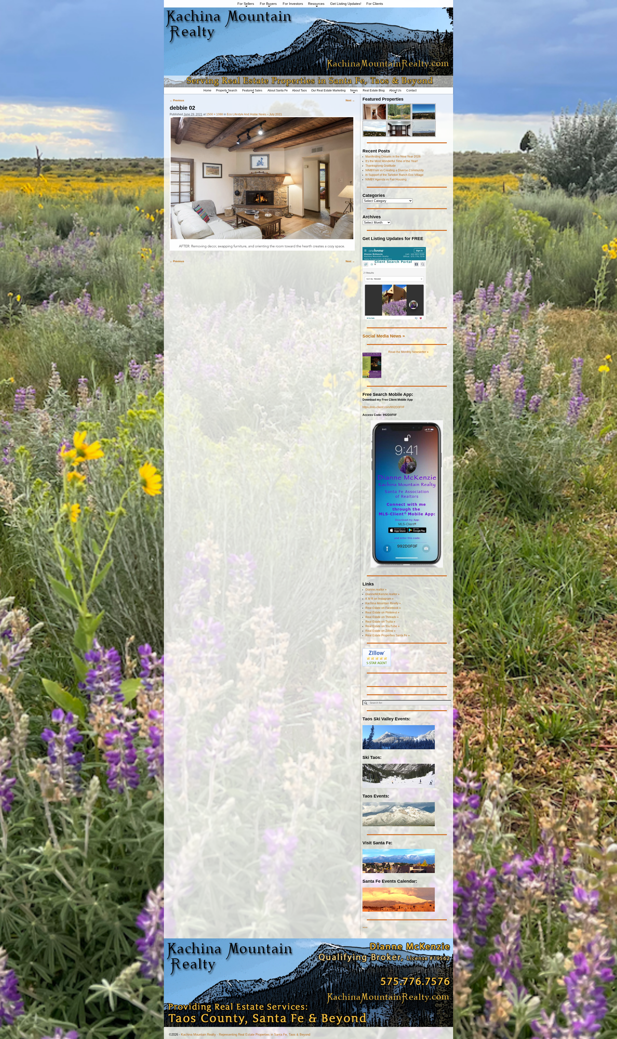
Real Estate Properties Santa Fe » (387, 635)
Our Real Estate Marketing (328, 90)
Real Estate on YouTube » (382, 626)
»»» (365, 927)
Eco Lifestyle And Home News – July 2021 (254, 114)
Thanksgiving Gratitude (380, 165)
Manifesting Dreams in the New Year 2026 (393, 156)
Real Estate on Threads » (382, 617)
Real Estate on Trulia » (380, 621)
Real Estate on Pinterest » (382, 612)
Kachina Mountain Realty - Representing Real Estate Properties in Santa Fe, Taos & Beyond (245, 1034)
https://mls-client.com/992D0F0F (383, 407)
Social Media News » (383, 335)
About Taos (299, 90)
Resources (316, 4)
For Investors (293, 4)
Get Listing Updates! (345, 4)
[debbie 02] (262, 185)
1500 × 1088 (214, 114)
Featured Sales (252, 90)
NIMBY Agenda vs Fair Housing (386, 179)
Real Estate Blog (374, 90)
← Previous (177, 100)
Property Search (226, 90)
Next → (350, 100)
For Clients (374, 4)
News (354, 90)
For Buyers (268, 4)
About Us (395, 90)
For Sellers (245, 4)
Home (207, 90)
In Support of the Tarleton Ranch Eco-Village (394, 175)
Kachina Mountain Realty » (383, 603)
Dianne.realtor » (376, 589)
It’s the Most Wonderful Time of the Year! (391, 161)
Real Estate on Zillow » (380, 631)
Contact (411, 90)
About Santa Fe (278, 90)
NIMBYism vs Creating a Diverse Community (394, 170)
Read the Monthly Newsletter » (408, 352)
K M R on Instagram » (379, 598)
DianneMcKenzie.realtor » (382, 594)
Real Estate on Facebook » (383, 608)
